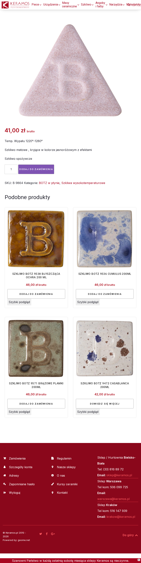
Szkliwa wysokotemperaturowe (83, 183)
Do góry (128, 535)
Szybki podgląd (19, 302)
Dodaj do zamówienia (36, 169)
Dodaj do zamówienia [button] (36, 294)
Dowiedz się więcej (105, 403)
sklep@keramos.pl (119, 475)
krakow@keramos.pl (120, 517)
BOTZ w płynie (49, 183)
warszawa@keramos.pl (113, 499)
